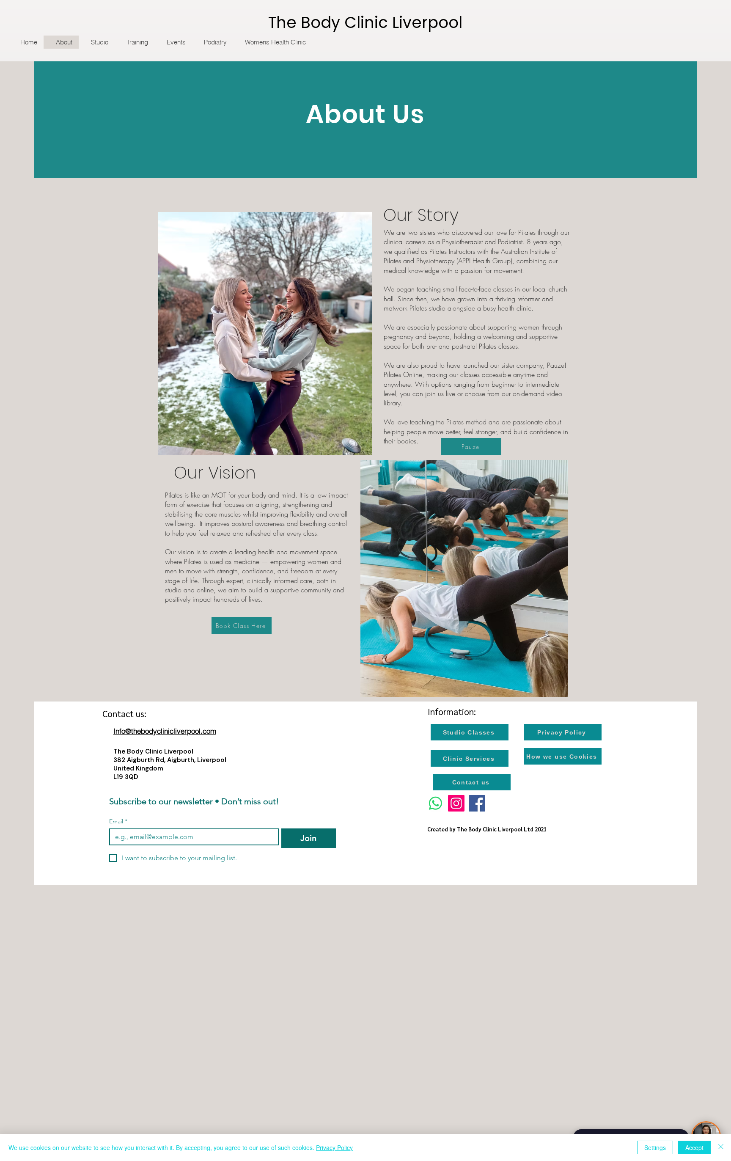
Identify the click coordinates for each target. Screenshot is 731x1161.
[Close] (721, 1147)
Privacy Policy (334, 1147)
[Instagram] (456, 803)
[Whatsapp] (435, 803)
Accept (694, 1147)
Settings (655, 1147)
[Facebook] (477, 803)
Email (118, 821)
